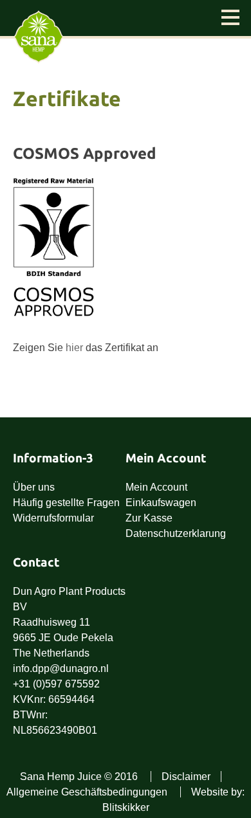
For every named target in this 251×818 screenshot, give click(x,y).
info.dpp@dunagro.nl (61, 668)
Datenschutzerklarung (176, 533)
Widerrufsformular (53, 518)
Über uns (34, 487)
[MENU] (230, 18)
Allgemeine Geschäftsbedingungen (86, 791)
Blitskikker (125, 807)
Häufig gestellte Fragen (66, 502)
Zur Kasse (149, 518)
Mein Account (156, 487)
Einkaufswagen (161, 502)
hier (74, 347)
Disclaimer (186, 776)
